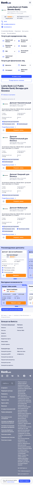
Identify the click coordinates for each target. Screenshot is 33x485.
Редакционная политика (8, 437)
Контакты (4, 397)
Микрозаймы (4, 341)
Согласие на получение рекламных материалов (7, 426)
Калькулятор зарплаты (7, 365)
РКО (6, 51)
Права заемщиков (6, 412)
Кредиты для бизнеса (9, 40)
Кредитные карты (6, 338)
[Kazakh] (26, 2)
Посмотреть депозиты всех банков (12, 309)
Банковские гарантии (8, 46)
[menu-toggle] (30, 2)
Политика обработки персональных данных (7, 430)
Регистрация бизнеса (24, 51)
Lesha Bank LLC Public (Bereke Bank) (21, 315)
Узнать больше (10, 481)
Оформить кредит (16, 303)
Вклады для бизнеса (24, 40)
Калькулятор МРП (5, 354)
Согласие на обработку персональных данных (7, 422)
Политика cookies (6, 434)
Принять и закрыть (24, 481)
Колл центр (25, 31)
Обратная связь (21, 351)
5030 (5, 21)
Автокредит (8, 70)
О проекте (4, 388)
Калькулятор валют (6, 351)
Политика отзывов (6, 440)
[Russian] (24, 2)
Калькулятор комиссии (7, 357)
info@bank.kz (20, 354)
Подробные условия (8, 127)
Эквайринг (24, 46)
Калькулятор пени (5, 362)
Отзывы (3, 33)
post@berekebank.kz (9, 24)
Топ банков (20, 327)
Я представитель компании (16, 80)
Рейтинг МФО (20, 330)
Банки (10, 315)
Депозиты (8, 65)
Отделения (18, 31)
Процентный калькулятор (8, 359)
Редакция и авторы (7, 390)
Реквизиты (4, 394)
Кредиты (23, 65)
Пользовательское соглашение (6, 417)
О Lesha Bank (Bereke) (7, 31)
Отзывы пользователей (8, 409)
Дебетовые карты (24, 70)
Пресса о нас (5, 400)
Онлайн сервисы (5, 344)
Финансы (3, 327)
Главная (5, 315)
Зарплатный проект (8, 56)
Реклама (12, 397)
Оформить (16, 275)
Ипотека (3, 330)
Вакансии (4, 406)
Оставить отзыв (16, 76)
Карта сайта (5, 403)
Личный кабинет (11, 33)
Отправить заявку (18, 130)
